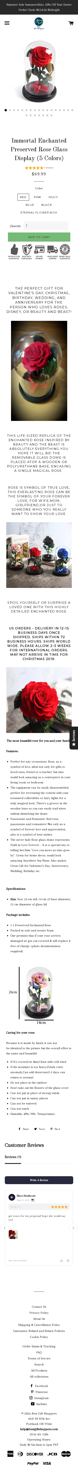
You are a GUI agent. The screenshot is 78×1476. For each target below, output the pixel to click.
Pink (37, 197)
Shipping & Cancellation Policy (39, 1325)
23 (47, 115)
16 (68, 110)
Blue (30, 204)
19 (31, 115)
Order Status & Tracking (39, 1346)
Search (39, 1364)
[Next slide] (73, 1228)
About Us (39, 1319)
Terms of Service (39, 1358)
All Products (39, 1370)
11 (47, 110)
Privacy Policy (39, 1313)
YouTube (41, 1404)
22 (43, 115)
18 (27, 115)
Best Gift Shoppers (44, 1413)
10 (43, 110)
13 (56, 110)
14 (60, 110)
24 (52, 115)
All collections (39, 1376)
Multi (53, 197)
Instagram (41, 1398)
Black (46, 204)
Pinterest (41, 1392)
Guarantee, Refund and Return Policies (39, 1331)
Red (23, 197)
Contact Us (39, 1307)
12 (52, 110)
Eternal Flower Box (39, 212)
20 (35, 115)
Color (39, 188)
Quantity (15, 226)
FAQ (39, 1352)
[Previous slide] (5, 1228)
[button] (39, 168)
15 (64, 110)
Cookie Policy (39, 1337)
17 (72, 110)
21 (39, 115)
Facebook (41, 1386)
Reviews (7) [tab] (13, 1157)
